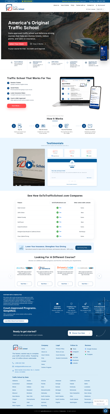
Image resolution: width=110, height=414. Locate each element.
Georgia (58, 383)
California (73, 380)
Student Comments (61, 358)
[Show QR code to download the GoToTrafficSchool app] (104, 53)
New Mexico (16, 396)
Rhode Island (45, 399)
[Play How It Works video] (29, 167)
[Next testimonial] (75, 181)
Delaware (29, 383)
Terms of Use (60, 352)
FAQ (42, 358)
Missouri (14, 393)
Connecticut (15, 383)
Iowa (42, 387)
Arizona (43, 380)
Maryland (29, 390)
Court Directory (60, 355)
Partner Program (46, 367)
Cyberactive (63, 411)
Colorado (87, 380)
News (43, 364)
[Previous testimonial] (69, 181)
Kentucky (72, 387)
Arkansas (58, 380)
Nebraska (44, 393)
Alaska (29, 380)
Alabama (15, 380)
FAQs (72, 5)
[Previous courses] (11, 276)
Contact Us (90, 5)
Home (43, 349)
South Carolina (60, 399)
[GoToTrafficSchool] (15, 7)
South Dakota (74, 399)
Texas (14, 402)
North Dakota (59, 396)
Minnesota (73, 390)
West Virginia (16, 405)
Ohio (71, 396)
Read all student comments (72, 184)
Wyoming (44, 405)
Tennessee (87, 399)
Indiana (29, 387)
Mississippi (87, 390)
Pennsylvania (31, 399)
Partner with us (80, 5)
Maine (14, 390)
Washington (73, 402)
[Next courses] (99, 276)
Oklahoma (87, 396)
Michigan (58, 390)
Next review (89, 177)
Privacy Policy (60, 349)
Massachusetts (45, 390)
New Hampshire (74, 393)
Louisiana (87, 387)
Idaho (86, 383)
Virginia (58, 402)
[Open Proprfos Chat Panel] (105, 410)
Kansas (58, 387)
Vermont (43, 402)
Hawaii (72, 383)
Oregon (14, 399)
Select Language (91, 9)
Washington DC (89, 402)
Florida (43, 383)
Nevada (58, 393)
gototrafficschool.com (46, 411)
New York (29, 396)
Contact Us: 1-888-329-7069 (97, 1)
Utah (28, 402)
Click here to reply (101, 404)
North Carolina (45, 396)
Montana (29, 393)
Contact (43, 361)
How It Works (65, 5)
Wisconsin (30, 405)
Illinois (14, 387)
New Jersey (87, 393)
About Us (56, 5)
